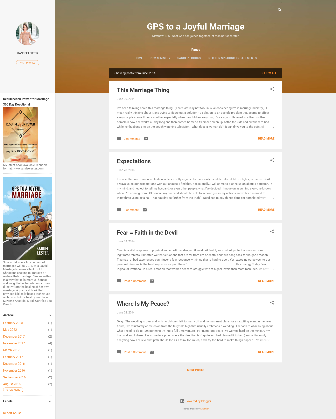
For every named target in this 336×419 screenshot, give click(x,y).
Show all (269, 73)
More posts (195, 370)
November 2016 (14, 370)
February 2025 (13, 323)
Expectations (134, 161)
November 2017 (14, 343)
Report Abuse (12, 413)
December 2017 (14, 336)
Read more (266, 138)
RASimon (204, 409)
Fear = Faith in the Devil (147, 232)
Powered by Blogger (198, 401)
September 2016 (14, 377)
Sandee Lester (27, 53)
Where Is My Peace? (143, 303)
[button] (272, 90)
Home (139, 58)
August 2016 (12, 384)
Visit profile (27, 62)
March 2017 (11, 350)
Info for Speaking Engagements (232, 58)
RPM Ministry (160, 58)
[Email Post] (146, 140)
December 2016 (14, 364)
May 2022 (10, 330)
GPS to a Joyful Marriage (195, 26)
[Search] (279, 11)
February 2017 (13, 357)
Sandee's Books (189, 58)
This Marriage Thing (143, 90)
